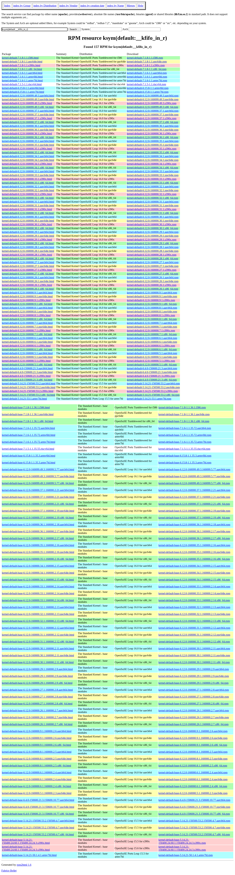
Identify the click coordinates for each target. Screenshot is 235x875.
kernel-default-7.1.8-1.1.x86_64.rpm (146, 69)
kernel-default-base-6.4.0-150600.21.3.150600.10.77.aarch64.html (38, 800)
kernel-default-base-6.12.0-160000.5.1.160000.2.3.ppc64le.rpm (192, 793)
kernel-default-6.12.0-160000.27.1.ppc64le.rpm (152, 266)
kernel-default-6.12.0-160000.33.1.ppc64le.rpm (152, 175)
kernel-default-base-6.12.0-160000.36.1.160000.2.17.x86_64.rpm (194, 538)
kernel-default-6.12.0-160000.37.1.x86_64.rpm (152, 122)
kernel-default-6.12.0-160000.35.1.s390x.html (27, 148)
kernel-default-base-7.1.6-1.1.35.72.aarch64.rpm (184, 428)
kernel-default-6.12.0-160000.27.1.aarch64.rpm (152, 262)
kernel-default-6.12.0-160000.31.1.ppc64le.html (28, 205)
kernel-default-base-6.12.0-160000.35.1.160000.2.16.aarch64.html (38, 545)
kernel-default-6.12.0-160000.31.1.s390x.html (27, 209)
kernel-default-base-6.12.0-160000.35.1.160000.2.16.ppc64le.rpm (194, 552)
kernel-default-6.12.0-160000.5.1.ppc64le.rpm (152, 357)
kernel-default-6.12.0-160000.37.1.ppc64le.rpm (152, 114)
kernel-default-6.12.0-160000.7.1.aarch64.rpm (152, 322)
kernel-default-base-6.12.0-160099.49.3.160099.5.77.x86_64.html (38, 483)
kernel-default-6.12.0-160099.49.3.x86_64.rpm (152, 107)
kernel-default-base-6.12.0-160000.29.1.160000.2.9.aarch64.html (37, 669)
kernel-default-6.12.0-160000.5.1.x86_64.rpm (152, 364)
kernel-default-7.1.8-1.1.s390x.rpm (146, 65)
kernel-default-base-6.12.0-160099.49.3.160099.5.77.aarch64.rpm (194, 469)
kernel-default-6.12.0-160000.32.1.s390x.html (27, 194)
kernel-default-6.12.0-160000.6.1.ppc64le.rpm (152, 341)
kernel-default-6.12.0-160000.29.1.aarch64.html (28, 232)
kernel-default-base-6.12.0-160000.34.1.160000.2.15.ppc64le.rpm (194, 572)
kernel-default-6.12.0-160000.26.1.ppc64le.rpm (152, 281)
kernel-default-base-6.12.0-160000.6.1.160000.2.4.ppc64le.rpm (192, 779)
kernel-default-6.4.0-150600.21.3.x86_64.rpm (152, 379)
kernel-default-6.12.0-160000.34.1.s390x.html (27, 163)
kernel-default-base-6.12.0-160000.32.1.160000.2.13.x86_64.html (38, 620)
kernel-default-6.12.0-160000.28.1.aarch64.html (28, 247)
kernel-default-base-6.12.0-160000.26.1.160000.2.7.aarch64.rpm (193, 710)
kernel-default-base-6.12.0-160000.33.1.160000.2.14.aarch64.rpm (194, 586)
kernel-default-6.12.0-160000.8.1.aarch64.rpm (152, 307)
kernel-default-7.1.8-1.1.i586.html (20, 57)
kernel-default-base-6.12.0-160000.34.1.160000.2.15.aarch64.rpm (194, 565)
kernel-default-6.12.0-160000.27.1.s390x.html (27, 269)
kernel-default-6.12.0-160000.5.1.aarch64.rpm (152, 353)
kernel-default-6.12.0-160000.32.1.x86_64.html (28, 197)
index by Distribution (44, 5)
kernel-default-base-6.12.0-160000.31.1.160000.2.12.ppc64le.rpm (194, 634)
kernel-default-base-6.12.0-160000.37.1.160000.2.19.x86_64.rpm (194, 517)
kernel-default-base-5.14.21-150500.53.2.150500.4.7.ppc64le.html (38, 827)
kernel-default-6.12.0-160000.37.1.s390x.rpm (151, 118)
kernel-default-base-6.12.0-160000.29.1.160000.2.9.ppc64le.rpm (193, 676)
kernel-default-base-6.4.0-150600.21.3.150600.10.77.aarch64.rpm (194, 800)
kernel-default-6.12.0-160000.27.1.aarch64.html (28, 262)
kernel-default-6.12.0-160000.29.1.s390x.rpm (151, 239)
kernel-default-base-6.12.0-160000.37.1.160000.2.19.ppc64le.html (38, 510)
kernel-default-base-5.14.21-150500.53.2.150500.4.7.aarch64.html (38, 820)
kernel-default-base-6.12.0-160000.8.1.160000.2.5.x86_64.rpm (192, 765)
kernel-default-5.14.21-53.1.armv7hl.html (24, 398)
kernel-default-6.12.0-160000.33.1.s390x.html (27, 179)
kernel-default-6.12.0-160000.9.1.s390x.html (26, 300)
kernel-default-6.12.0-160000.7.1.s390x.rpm (151, 330)
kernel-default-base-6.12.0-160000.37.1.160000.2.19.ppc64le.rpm (194, 510)
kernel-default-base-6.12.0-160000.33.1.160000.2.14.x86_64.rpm (194, 600)
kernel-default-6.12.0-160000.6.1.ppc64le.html (27, 341)
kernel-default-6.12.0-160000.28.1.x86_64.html (28, 258)
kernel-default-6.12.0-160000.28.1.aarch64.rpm (152, 247)
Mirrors (131, 5)
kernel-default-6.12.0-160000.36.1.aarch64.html (28, 125)
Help (140, 5)
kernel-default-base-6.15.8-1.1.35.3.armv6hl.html (28, 455)
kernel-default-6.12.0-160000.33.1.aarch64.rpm (152, 171)
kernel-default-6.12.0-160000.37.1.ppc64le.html (28, 114)
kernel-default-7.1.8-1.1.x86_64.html (22, 69)
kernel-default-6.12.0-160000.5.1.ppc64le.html (27, 357)
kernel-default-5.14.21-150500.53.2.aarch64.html (28, 383)
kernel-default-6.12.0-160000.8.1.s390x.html (26, 315)
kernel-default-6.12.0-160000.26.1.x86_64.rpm (152, 288)
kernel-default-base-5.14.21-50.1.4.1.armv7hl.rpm (185, 855)
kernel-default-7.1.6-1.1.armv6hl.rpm (147, 76)
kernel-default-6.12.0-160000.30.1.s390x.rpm (151, 224)
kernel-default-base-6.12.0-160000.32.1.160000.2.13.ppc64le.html (38, 614)
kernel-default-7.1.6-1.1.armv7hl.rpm (147, 80)
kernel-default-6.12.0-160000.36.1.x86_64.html (28, 137)
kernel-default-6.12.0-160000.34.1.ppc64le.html (28, 160)
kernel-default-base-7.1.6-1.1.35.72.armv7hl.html (28, 441)
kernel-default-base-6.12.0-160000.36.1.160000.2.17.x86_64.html (38, 538)
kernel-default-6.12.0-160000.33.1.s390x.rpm (151, 179)
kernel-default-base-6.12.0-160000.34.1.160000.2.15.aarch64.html (38, 565)
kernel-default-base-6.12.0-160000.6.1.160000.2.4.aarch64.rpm (192, 772)
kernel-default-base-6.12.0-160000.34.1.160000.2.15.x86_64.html (38, 579)
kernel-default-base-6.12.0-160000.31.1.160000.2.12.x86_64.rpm (194, 641)
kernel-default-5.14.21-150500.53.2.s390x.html (27, 391)
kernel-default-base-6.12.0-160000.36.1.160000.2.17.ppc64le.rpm (194, 531)
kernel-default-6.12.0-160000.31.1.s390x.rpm (151, 209)
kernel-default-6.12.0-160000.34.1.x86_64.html (28, 167)
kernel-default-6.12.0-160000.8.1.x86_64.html (27, 319)
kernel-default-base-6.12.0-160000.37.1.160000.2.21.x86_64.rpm (194, 503)
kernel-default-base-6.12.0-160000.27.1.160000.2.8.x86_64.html (37, 703)
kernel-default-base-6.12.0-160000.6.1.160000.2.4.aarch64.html (36, 772)
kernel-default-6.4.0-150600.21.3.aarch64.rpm (152, 368)
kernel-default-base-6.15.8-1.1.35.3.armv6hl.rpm (184, 455)
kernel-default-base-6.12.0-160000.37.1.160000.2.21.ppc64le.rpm (194, 497)
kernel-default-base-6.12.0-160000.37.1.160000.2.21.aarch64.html (38, 490)
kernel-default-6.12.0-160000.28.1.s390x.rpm (151, 254)
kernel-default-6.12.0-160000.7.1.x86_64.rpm (152, 334)
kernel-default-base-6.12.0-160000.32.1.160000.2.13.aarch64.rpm (194, 607)
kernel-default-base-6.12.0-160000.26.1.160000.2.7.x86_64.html (37, 724)
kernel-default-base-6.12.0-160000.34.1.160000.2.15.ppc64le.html (38, 572)
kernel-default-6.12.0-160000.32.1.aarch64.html (28, 186)
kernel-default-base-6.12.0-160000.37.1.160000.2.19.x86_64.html (38, 517)
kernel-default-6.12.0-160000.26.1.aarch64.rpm (152, 277)
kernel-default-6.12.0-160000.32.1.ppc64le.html (28, 190)
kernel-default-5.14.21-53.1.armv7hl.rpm (149, 398)
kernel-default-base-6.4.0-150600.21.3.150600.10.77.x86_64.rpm (194, 813)
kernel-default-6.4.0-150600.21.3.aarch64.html (27, 368)
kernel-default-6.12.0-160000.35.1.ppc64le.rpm (152, 144)
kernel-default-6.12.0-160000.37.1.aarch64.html (28, 110)
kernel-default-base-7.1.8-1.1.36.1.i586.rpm (182, 407)
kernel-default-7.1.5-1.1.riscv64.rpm (146, 84)
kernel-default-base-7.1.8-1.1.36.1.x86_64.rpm (183, 421)
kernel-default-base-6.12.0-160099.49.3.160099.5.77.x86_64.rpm (194, 483)
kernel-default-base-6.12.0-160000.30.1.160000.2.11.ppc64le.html (38, 655)
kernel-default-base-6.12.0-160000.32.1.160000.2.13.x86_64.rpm (194, 620)
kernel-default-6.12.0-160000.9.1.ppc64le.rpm (152, 296)
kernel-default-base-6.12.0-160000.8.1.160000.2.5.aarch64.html (36, 751)
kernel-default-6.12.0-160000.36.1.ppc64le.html (28, 129)
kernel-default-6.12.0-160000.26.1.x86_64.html (28, 288)
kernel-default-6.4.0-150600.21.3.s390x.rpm (151, 375)
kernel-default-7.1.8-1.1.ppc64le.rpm (147, 61)
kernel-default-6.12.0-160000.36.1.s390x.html (27, 133)
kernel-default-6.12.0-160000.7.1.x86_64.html (27, 334)
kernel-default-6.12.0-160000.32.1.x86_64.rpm (152, 197)
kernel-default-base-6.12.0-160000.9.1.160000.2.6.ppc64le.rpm (192, 738)
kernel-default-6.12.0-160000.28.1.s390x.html (27, 254)
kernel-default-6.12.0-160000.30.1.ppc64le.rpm (152, 220)
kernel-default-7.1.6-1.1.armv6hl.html (22, 76)
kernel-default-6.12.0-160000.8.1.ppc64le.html (27, 311)
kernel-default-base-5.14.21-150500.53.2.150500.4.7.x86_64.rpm (194, 834)
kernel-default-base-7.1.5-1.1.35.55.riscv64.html (28, 448)
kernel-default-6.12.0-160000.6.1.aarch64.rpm (152, 338)
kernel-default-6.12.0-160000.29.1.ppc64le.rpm (152, 235)
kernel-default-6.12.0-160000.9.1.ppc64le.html (27, 296)
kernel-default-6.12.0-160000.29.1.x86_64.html (28, 243)
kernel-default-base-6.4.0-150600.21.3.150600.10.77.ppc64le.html (38, 806)
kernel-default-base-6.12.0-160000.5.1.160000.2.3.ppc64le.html (36, 793)
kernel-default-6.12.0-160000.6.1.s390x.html (26, 345)
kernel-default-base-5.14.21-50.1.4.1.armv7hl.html (29, 855)
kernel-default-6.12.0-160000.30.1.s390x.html (27, 224)
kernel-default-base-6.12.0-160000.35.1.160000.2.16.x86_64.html (38, 559)
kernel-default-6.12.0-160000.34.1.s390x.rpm (151, 163)
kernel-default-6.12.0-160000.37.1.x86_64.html (28, 122)
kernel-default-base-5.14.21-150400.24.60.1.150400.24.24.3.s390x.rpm (182, 841)
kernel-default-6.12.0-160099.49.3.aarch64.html (28, 95)
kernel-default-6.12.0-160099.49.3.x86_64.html (28, 107)
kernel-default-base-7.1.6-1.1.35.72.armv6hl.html (28, 435)
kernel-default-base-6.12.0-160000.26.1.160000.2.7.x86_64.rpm (193, 724)
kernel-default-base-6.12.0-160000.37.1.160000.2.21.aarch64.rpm (194, 490)
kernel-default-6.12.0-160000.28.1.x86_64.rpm (152, 258)
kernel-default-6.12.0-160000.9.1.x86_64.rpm (152, 304)
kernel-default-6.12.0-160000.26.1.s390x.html (27, 285)
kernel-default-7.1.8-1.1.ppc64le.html (22, 61)
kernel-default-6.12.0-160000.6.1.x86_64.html (27, 349)
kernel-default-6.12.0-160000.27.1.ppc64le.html (28, 266)
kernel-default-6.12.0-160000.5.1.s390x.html (26, 360)
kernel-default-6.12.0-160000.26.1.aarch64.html (28, 277)
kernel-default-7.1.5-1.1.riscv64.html (22, 84)
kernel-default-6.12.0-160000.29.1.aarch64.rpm (152, 232)
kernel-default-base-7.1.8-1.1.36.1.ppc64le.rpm (184, 414)
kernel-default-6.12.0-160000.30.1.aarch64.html (28, 216)
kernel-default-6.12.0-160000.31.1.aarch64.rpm (152, 201)
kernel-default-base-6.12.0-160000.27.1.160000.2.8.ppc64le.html (37, 696)
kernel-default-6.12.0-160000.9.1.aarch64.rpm (152, 292)
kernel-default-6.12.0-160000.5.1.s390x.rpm (151, 360)
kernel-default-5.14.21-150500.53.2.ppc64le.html (28, 387)
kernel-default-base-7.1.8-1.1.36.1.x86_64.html (27, 421)
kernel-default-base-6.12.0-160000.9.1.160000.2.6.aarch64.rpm (192, 731)
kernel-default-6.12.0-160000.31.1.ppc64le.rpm (152, 205)
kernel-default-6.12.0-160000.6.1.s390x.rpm (151, 345)
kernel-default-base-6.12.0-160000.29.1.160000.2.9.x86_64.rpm (193, 682)
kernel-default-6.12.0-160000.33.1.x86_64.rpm (152, 182)
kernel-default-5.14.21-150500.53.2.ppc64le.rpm (153, 387)
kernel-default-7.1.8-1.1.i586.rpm (145, 57)
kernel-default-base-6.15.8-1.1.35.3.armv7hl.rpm (184, 462)
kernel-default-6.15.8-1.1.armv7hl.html (23, 91)
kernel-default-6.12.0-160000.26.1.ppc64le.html (28, 281)
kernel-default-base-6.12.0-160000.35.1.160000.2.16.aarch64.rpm (194, 545)
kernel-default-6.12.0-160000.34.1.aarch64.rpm (152, 156)
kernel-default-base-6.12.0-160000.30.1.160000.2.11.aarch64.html (38, 648)
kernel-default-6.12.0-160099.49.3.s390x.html (27, 103)
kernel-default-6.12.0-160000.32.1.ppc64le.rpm (152, 190)
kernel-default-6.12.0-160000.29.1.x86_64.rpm (152, 243)
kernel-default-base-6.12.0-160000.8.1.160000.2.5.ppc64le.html (36, 758)
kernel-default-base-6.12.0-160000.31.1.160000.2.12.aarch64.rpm (194, 627)
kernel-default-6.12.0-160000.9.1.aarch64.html (27, 292)
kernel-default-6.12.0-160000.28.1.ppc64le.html (28, 250)
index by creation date (92, 5)
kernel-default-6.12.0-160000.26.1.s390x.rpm (151, 285)
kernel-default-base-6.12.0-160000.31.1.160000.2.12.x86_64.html (38, 641)
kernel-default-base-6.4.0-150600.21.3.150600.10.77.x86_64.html (38, 813)
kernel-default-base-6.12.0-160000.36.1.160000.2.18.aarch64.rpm (194, 524)
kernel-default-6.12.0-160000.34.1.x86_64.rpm (152, 167)
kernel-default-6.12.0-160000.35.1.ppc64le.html (28, 144)
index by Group (21, 5)
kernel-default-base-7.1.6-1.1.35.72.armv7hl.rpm (184, 441)
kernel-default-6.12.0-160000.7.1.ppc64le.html (27, 326)
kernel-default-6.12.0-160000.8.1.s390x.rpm (151, 315)
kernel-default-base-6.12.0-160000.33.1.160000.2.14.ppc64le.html (38, 593)
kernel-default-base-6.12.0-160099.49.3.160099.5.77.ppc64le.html (38, 476)
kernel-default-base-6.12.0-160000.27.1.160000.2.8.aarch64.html (37, 689)
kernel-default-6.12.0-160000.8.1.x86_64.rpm (152, 319)
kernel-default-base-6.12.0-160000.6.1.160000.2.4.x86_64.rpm (192, 786)
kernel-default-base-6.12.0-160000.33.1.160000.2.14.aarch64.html (38, 586)
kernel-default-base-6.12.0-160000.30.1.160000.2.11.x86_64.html (38, 662)
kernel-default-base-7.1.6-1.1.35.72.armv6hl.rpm (184, 435)
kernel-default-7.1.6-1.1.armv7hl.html (22, 80)
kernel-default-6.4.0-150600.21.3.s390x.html (26, 375)
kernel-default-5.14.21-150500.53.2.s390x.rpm (152, 391)
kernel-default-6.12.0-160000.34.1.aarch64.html (28, 156)
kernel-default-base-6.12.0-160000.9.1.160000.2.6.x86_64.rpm (192, 744)
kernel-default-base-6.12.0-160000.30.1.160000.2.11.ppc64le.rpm (194, 655)
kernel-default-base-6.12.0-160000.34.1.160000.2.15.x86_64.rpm (194, 579)
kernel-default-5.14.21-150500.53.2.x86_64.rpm (153, 394)
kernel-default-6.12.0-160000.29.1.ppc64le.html (28, 235)
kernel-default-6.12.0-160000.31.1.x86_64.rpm (152, 213)
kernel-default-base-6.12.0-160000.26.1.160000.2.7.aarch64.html (37, 710)
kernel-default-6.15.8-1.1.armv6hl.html (23, 88)
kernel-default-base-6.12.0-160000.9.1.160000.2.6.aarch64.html (36, 731)
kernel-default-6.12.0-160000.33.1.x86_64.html (28, 182)
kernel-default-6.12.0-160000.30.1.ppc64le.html (28, 220)
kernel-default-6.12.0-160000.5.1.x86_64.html (27, 364)
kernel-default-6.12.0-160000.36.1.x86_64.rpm (152, 137)
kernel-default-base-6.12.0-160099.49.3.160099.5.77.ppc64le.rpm (194, 476)
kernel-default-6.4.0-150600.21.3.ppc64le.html (27, 372)
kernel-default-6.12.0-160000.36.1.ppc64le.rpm (152, 129)
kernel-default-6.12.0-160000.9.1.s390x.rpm (151, 300)
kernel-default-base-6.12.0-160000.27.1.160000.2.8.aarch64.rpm (193, 689)
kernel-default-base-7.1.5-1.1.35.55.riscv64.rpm (184, 448)
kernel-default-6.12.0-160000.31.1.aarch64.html (28, 201)
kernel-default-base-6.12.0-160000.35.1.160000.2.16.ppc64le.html (38, 552)
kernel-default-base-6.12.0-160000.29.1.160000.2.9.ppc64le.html (37, 676)
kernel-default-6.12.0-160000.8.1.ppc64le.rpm (152, 311)
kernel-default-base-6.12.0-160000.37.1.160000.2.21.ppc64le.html (38, 497)
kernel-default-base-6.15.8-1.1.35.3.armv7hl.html (28, 462)
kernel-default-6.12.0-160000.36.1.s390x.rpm (151, 133)
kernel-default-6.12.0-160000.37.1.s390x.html (27, 118)
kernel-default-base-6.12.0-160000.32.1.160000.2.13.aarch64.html (38, 607)
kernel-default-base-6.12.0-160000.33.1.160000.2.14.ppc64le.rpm (194, 593)
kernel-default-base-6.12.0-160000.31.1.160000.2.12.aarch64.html (38, 627)
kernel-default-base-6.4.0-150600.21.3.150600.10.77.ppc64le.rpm (194, 806)
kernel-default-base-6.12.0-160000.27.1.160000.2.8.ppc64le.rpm (193, 696)
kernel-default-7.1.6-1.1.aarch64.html (22, 72)
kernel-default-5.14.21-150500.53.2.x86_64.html (28, 394)
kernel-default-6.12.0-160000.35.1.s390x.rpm (151, 148)
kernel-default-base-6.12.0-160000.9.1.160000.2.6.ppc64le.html (36, 738)
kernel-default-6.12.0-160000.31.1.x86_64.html (28, 213)
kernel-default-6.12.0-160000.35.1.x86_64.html (28, 152)
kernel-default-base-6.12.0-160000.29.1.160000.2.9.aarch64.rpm (193, 669)
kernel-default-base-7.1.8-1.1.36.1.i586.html (26, 407)
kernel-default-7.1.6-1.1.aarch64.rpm (147, 72)
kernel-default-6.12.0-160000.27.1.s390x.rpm (151, 269)
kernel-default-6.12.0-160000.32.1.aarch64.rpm (152, 186)
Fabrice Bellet (9, 870)
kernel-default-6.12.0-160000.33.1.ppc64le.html (28, 175)
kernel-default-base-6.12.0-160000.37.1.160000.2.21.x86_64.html (38, 503)
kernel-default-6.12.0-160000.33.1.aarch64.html (28, 171)
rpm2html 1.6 (24, 864)
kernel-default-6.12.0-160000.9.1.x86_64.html (27, 304)
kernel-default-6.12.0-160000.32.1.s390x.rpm (151, 194)
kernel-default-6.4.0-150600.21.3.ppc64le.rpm (152, 372)
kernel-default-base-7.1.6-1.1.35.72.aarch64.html (28, 428)
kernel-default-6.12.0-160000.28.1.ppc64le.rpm (152, 250)
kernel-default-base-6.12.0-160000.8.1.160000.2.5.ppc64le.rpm (192, 758)
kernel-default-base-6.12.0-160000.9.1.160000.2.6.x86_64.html (36, 744)
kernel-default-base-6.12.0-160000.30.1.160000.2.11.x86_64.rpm (194, 662)
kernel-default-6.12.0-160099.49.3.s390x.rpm (151, 103)
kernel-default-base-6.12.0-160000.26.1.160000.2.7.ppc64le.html (37, 717)
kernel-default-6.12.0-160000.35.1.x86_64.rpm (152, 152)
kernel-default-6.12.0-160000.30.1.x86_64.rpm (152, 228)
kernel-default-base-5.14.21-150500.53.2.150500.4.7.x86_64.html (38, 834)
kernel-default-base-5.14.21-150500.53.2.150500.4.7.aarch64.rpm (194, 820)
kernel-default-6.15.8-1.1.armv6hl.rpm (147, 88)
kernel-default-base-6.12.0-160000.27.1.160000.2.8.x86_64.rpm (193, 703)
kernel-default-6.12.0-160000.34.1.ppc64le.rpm (152, 160)
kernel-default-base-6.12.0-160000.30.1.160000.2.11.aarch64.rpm (194, 648)
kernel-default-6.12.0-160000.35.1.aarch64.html (28, 141)
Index (7, 5)
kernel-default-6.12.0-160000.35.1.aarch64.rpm (152, 141)
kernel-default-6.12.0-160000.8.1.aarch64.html (27, 307)
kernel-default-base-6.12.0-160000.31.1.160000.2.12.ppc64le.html (38, 634)
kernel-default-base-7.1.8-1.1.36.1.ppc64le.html (28, 414)
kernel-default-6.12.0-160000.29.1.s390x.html (27, 239)
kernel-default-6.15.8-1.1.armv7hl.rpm (147, 91)
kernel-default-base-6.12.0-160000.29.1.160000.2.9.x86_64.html (37, 682)
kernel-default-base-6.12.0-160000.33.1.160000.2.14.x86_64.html (38, 600)
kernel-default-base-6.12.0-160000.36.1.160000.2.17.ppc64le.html (38, 531)
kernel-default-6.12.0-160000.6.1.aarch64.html (27, 338)
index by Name (115, 5)
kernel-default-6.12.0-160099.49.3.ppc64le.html (28, 99)
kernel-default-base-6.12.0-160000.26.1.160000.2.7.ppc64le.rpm (193, 717)
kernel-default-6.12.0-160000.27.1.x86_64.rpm (152, 273)
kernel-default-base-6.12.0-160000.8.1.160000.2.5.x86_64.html (36, 765)
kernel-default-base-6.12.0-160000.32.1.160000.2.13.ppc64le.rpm (194, 614)
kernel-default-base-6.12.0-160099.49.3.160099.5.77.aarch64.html (38, 469)
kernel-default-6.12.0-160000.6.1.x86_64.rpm (152, 349)
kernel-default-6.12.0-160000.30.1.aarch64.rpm (152, 216)
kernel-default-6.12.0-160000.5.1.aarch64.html (27, 353)
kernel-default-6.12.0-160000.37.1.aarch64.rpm (152, 110)
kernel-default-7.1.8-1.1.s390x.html (21, 65)
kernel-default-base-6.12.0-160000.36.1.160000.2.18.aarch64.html (38, 524)
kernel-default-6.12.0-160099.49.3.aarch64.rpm (152, 95)
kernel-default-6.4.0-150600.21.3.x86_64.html (27, 379)
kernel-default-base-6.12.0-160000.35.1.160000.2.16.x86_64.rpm (194, 559)
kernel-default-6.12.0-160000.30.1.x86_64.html (28, 228)
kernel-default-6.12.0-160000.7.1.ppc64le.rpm (152, 326)
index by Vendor (68, 5)
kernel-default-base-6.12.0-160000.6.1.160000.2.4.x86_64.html (36, 786)
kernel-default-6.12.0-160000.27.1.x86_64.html (28, 273)
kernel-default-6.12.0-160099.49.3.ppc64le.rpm (152, 99)
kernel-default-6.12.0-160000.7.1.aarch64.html (27, 322)
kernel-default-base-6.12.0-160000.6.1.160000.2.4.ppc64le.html (36, 779)
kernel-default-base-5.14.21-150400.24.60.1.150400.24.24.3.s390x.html (26, 841)
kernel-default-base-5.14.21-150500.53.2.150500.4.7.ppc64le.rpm (194, 827)
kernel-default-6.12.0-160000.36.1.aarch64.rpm (152, 125)
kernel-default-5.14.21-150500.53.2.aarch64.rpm (153, 383)
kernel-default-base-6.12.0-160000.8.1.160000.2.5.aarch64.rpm (192, 751)
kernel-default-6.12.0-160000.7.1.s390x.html (26, 330)
